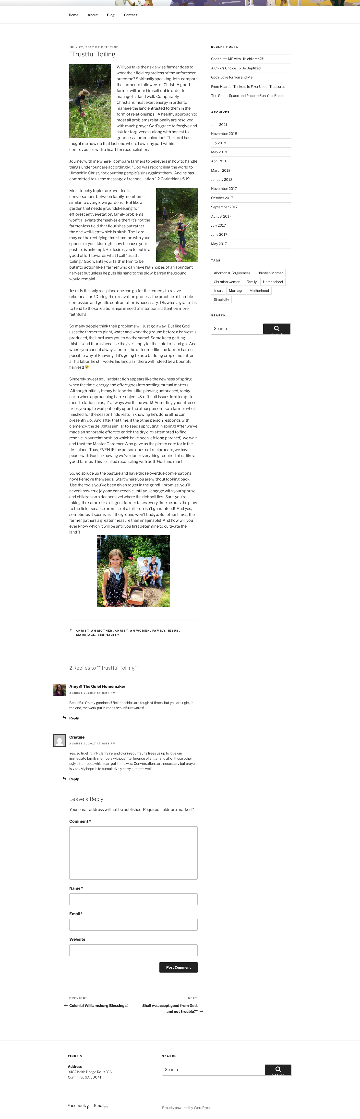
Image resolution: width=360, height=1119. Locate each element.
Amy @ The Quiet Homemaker (97, 686)
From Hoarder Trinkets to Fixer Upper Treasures (248, 86)
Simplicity (109, 635)
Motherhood (259, 290)
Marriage (86, 635)
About (93, 15)
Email (76, 913)
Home (73, 15)
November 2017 (224, 188)
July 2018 (218, 143)
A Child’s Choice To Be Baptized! (236, 68)
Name (76, 888)
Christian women (132, 630)
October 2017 (222, 198)
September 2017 (224, 207)
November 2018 (224, 133)
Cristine (110, 47)
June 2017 (219, 234)
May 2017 (219, 244)
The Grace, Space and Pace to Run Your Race (247, 95)
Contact (130, 15)
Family (159, 630)
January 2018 (221, 179)
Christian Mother (94, 630)
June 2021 (219, 124)
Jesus (173, 630)
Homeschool (273, 282)
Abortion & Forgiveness (232, 273)
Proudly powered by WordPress (186, 1108)
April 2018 (219, 161)
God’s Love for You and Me (231, 77)
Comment (80, 821)
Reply (74, 718)
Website (77, 939)
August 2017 (221, 216)
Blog (111, 15)
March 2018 (220, 170)
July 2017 (218, 225)
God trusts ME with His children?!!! (237, 59)
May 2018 (219, 152)
